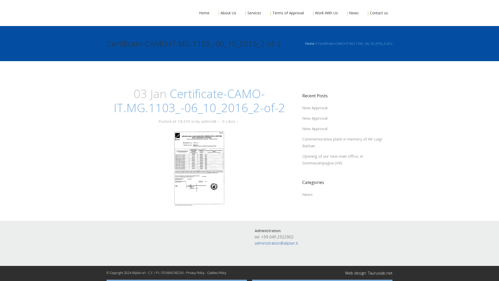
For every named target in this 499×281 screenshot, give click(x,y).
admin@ (208, 121)
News (307, 194)
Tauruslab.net (380, 273)
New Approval (314, 107)
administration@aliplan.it (276, 243)
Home (309, 43)
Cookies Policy (216, 273)
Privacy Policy (195, 273)
